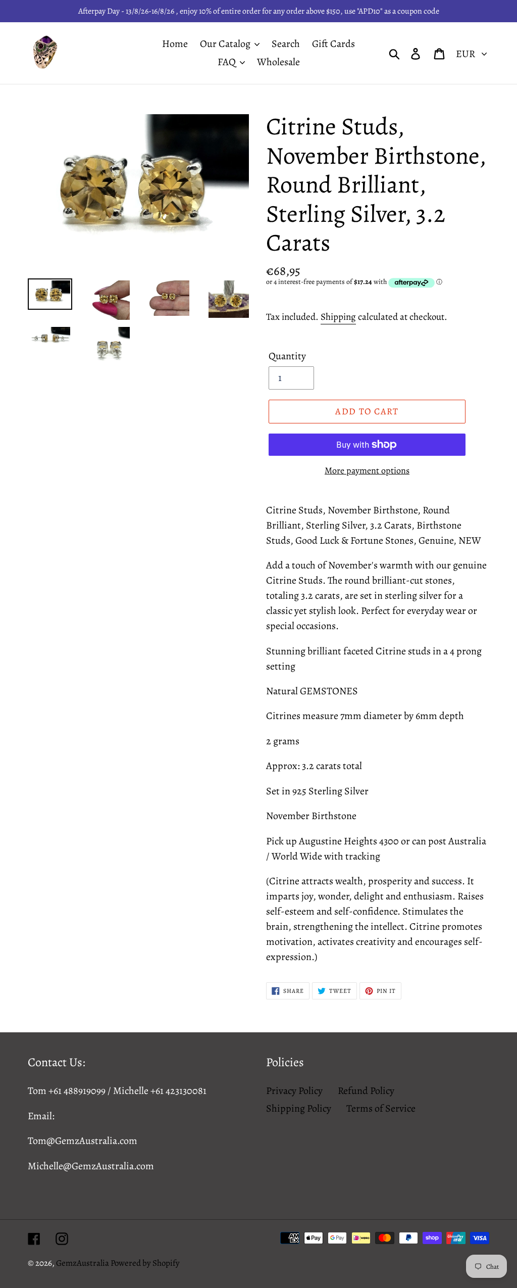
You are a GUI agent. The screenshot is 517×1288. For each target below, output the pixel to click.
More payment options (367, 470)
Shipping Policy (298, 1108)
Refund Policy (366, 1091)
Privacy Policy (294, 1091)
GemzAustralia (83, 1263)
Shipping (338, 316)
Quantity (287, 356)
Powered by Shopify (145, 1263)
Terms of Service (381, 1108)
